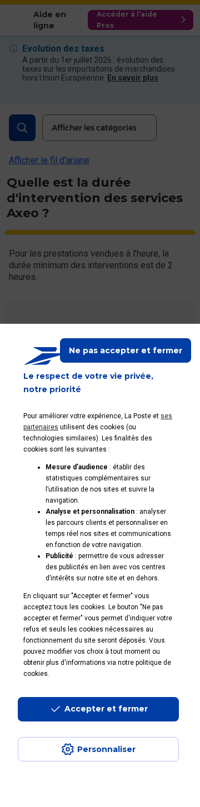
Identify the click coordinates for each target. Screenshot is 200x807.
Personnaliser (106, 749)
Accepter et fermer (106, 709)
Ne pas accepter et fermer (125, 350)
